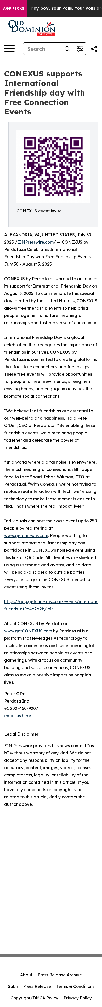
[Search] (67, 49)
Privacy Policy (78, 997)
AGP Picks (13, 8)
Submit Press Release (29, 986)
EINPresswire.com (35, 242)
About (26, 974)
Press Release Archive (60, 974)
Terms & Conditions (75, 986)
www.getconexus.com (26, 535)
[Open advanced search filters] (79, 49)
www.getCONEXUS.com (28, 630)
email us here (17, 715)
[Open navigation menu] (9, 48)
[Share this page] (94, 48)
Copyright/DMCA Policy (34, 997)
